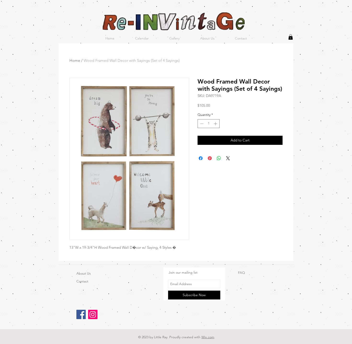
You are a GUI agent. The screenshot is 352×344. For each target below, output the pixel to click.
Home (74, 60)
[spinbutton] (208, 123)
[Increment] (216, 123)
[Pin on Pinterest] (210, 158)
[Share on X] (228, 158)
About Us (83, 273)
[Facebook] (81, 314)
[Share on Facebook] (201, 158)
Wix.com (207, 337)
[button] (290, 37)
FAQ (241, 273)
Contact (82, 281)
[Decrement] (201, 123)
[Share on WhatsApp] (219, 158)
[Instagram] (92, 314)
